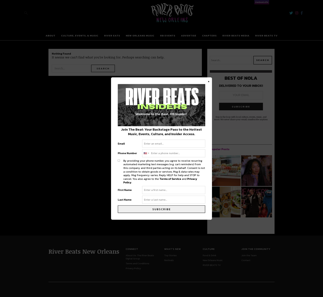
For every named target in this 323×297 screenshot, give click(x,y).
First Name (125, 190)
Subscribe (161, 209)
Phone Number (127, 153)
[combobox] (146, 153)
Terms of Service (170, 179)
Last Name (125, 199)
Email (121, 143)
